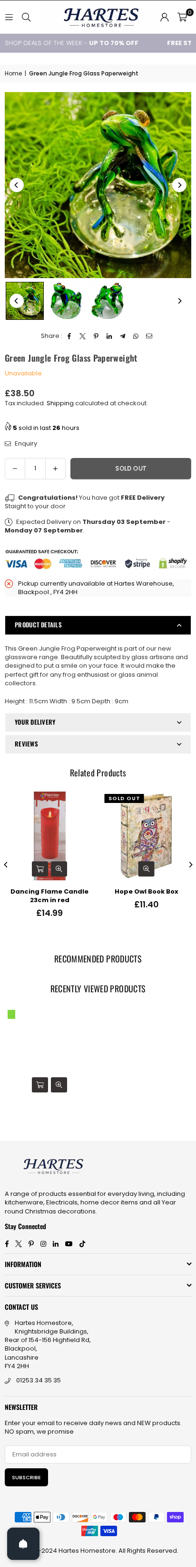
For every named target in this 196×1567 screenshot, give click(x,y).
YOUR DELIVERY (35, 722)
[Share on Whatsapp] (136, 336)
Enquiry (25, 443)
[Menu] (9, 16)
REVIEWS (26, 743)
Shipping (60, 403)
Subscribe (26, 1477)
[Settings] (164, 17)
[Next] (179, 185)
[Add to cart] (40, 869)
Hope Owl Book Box (146, 891)
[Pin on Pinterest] (96, 336)
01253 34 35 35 (38, 1380)
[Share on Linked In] (109, 336)
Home (13, 73)
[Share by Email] (149, 336)
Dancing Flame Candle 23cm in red (49, 896)
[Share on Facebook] (69, 336)
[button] (182, 17)
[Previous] (17, 185)
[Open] (23, 1544)
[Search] (26, 16)
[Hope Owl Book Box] (146, 836)
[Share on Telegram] (123, 336)
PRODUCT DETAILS (38, 624)
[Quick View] (59, 869)
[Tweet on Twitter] (83, 336)
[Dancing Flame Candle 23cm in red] (49, 836)
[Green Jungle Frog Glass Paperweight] (24, 300)
